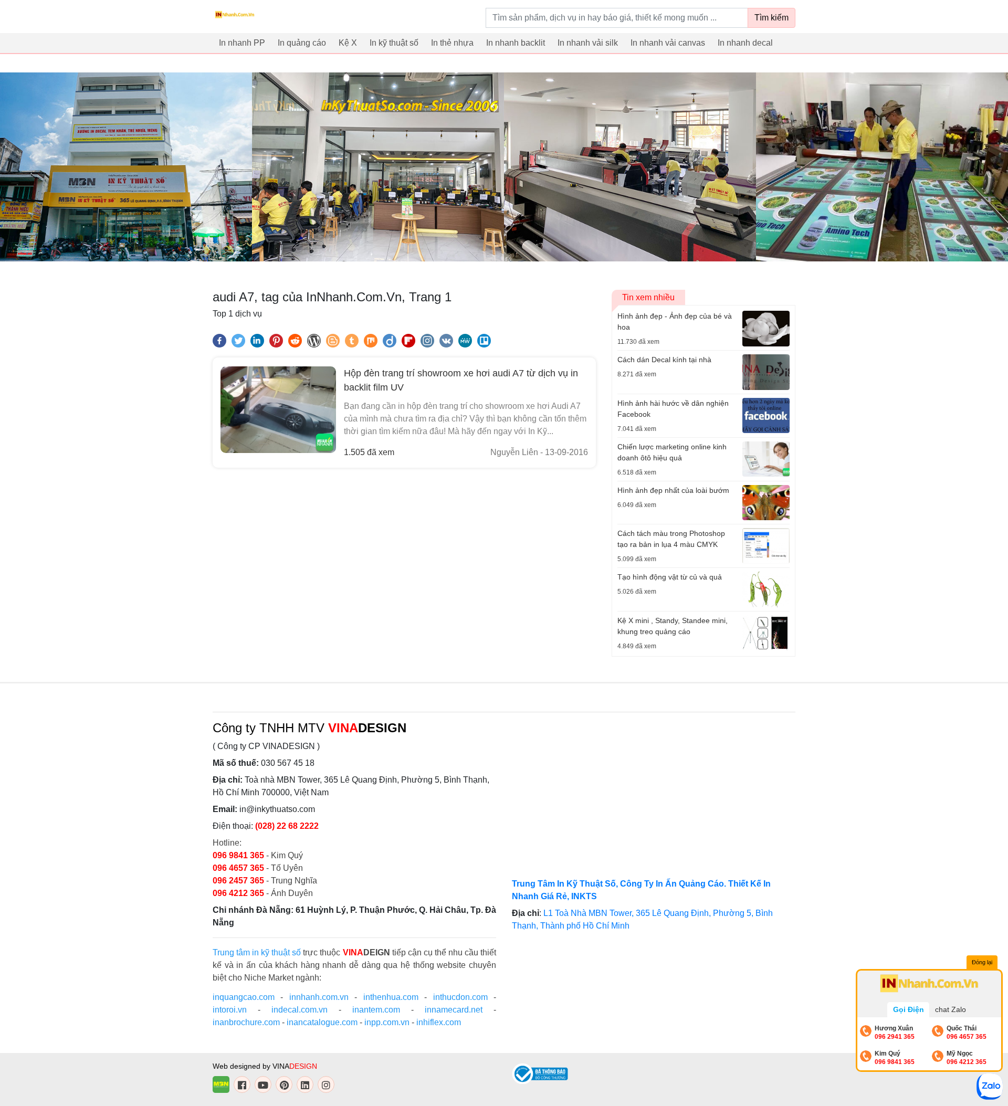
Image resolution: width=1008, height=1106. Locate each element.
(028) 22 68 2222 (287, 825)
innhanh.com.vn (319, 997)
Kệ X (348, 42)
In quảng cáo (302, 42)
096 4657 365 (239, 867)
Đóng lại (982, 962)
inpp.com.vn (387, 1022)
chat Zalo (950, 1009)
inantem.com (376, 1009)
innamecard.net (453, 1009)
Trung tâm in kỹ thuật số (257, 952)
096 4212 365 (238, 893)
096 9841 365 (239, 855)
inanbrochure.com (246, 1022)
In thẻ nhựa (452, 42)
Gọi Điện (908, 1009)
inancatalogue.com (322, 1022)
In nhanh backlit (515, 42)
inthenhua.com (390, 997)
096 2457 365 (238, 880)
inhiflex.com (438, 1022)
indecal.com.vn (299, 1009)
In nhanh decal (745, 42)
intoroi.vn (230, 1009)
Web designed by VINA (265, 1066)
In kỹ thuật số (394, 42)
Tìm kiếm (771, 17)
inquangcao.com (244, 997)
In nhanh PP (242, 42)
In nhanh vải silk (588, 42)
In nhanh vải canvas (668, 42)
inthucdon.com (460, 997)
